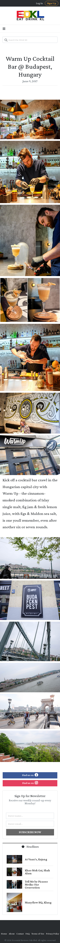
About (11, 933)
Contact (20, 933)
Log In (39, 3)
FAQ (28, 933)
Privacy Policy (52, 933)
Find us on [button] (28, 775)
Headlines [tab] (32, 846)
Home (4, 933)
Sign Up (51, 3)
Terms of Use (38, 933)
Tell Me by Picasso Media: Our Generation (36, 884)
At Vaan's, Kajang (36, 859)
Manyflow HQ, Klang (38, 902)
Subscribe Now (30, 832)
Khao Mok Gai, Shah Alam (37, 872)
